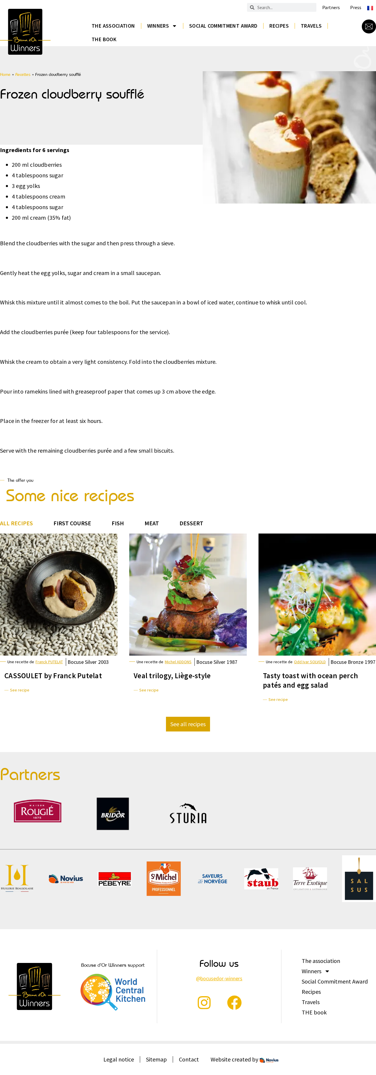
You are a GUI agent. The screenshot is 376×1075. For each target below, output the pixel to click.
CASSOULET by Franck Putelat (53, 675)
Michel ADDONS (178, 661)
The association (113, 25)
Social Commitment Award (223, 25)
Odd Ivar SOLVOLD (310, 661)
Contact (189, 1059)
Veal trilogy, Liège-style (172, 675)
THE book (104, 39)
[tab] (16, 523)
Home (5, 74)
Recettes (23, 74)
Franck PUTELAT (49, 661)
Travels (311, 25)
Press (355, 7)
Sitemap (156, 1059)
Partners (331, 7)
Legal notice (118, 1059)
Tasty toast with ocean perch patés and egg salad (310, 680)
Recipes (279, 25)
